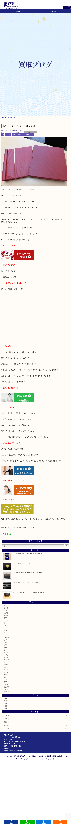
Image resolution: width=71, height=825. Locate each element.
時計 (5, 625)
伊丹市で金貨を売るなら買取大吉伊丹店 (22, 563)
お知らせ (7, 692)
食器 (5, 633)
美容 (5, 682)
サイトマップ (43, 759)
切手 (32, 134)
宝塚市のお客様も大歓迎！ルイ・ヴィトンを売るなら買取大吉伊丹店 (28, 592)
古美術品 (7, 660)
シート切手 (8, 134)
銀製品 (6, 615)
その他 (6, 689)
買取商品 (16, 756)
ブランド (7, 623)
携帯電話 (7, 684)
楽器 (5, 674)
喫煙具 (6, 665)
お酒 (5, 630)
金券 (5, 650)
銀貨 (5, 640)
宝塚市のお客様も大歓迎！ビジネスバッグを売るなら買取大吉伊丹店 (28, 572)
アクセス (53, 11)
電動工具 (7, 667)
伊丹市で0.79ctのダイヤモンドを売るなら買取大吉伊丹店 (26, 582)
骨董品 (6, 657)
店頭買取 (41, 756)
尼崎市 (6, 708)
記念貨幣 (7, 687)
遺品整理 (59, 756)
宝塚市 (6, 701)
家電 (5, 662)
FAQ (17, 759)
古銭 (5, 642)
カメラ (6, 628)
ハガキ (6, 655)
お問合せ (22, 759)
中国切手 (20, 134)
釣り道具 (7, 672)
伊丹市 (6, 698)
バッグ (6, 620)
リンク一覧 (51, 759)
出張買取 (47, 756)
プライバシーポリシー (32, 759)
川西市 (6, 703)
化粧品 (6, 679)
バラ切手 (14, 134)
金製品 (6, 613)
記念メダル (7, 637)
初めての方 (10, 756)
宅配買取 (53, 756)
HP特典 (28, 756)
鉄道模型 (7, 652)
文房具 (6, 669)
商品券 (6, 647)
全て (3, 134)
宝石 (5, 610)
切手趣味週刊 (26, 134)
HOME (18, 11)
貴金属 (6, 608)
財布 (5, 618)
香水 (5, 677)
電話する (11, 822)
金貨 (5, 635)
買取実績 (22, 756)
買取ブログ (35, 756)
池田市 (6, 706)
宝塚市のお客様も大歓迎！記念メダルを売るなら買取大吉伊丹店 (27, 553)
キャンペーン (60, 822)
